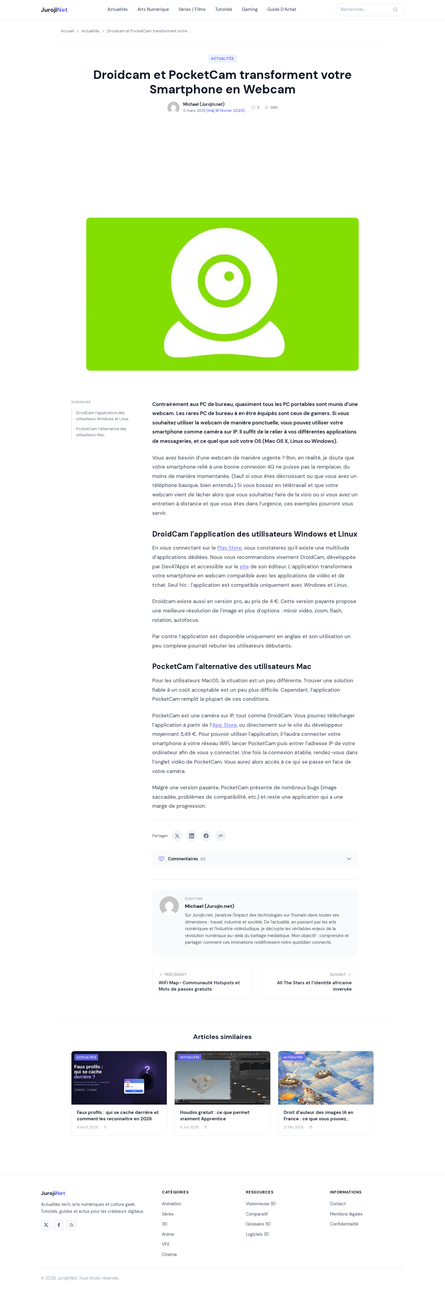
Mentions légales (346, 1214)
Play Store (229, 547)
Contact (338, 1203)
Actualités (117, 9)
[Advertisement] (222, 165)
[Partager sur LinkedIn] (191, 835)
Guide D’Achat (281, 9)
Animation (171, 1203)
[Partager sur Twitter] (177, 835)
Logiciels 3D (257, 1234)
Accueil (67, 31)
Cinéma (169, 1254)
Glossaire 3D (258, 1224)
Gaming (250, 9)
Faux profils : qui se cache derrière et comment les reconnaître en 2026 (118, 1115)
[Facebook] (59, 1225)
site (244, 566)
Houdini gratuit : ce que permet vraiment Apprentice (214, 1115)
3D (164, 1224)
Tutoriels (223, 9)
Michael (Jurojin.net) (209, 906)
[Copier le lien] (220, 835)
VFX (165, 1244)
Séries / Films (192, 9)
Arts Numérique (153, 9)
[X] (46, 1225)
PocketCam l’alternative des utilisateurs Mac (101, 431)
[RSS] (71, 1225)
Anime (168, 1234)
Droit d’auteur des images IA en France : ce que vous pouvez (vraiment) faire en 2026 (318, 1118)
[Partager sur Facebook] (206, 835)
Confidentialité (344, 1224)
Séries (168, 1214)
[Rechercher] (395, 9)
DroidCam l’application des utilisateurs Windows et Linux (102, 415)
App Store (224, 725)
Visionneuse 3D (261, 1203)
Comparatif (257, 1214)
